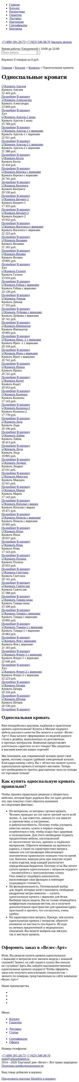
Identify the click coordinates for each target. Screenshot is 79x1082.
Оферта (14, 1042)
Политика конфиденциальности (23, 1065)
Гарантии (15, 15)
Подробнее (9, 96)
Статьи (13, 1032)
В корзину (23, 96)
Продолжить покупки (16, 1078)
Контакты (15, 28)
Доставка (15, 18)
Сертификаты (18, 25)
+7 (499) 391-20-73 (14, 42)
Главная (14, 4)
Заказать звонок (61, 42)
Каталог (14, 8)
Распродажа (17, 11)
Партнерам (16, 21)
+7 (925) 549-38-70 (38, 42)
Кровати (34, 67)
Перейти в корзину (43, 1078)
